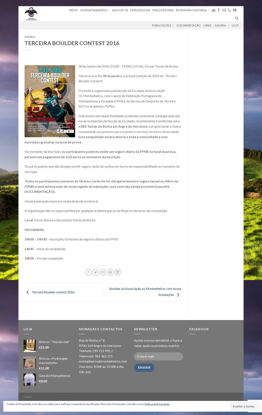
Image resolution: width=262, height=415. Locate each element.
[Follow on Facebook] (218, 10)
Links (207, 25)
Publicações (161, 25)
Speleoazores (163, 10)
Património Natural (191, 10)
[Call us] (229, 10)
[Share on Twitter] (95, 272)
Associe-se (120, 10)
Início (73, 10)
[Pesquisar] (236, 18)
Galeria (220, 25)
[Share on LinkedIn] (117, 272)
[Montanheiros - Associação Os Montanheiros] (41, 13)
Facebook (199, 329)
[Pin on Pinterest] (110, 272)
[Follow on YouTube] (234, 10)
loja (235, 25)
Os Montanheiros (93, 10)
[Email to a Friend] (103, 272)
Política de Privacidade (157, 404)
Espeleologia (140, 10)
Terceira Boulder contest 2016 (53, 292)
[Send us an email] (224, 10)
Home (28, 397)
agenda (30, 36)
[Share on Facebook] (88, 272)
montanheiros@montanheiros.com (103, 361)
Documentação (189, 25)
